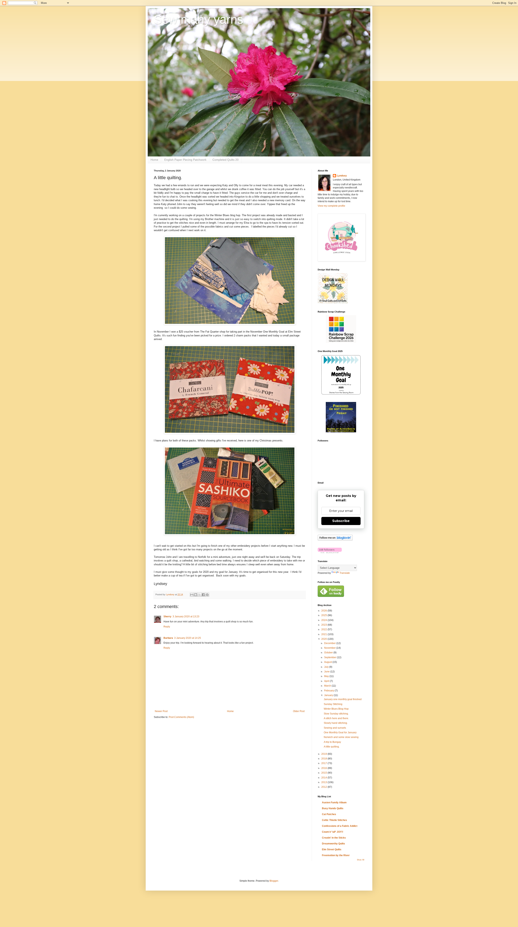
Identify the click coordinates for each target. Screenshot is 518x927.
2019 (324, 754)
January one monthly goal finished (343, 699)
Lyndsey (342, 175)
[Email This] (192, 595)
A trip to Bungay (332, 742)
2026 (324, 610)
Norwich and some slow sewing (341, 737)
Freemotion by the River (336, 855)
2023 (324, 624)
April (327, 681)
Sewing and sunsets (335, 727)
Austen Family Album (334, 802)
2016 (324, 768)
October (328, 652)
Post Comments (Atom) (181, 717)
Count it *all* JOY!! (332, 831)
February (329, 690)
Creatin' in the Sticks (334, 837)
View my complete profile (331, 205)
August (328, 662)
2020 (324, 639)
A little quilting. (332, 746)
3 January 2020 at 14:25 (187, 638)
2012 (324, 787)
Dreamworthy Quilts (333, 843)
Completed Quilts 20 (225, 159)
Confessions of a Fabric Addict (339, 826)
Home (154, 159)
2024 (324, 620)
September (330, 657)
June (327, 671)
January (329, 695)
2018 (324, 758)
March (328, 685)
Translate (345, 573)
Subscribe (341, 521)
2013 (324, 782)
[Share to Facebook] (203, 595)
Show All (360, 860)
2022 (324, 629)
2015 (324, 772)
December (330, 643)
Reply (166, 626)
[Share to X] (199, 595)
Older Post (299, 711)
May (326, 676)
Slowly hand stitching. (336, 723)
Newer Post (161, 711)
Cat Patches (329, 814)
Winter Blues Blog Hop (336, 708)
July (326, 666)
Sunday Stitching (333, 704)
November (330, 647)
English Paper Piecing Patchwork (185, 159)
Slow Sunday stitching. (336, 713)
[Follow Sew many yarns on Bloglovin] (335, 539)
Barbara (168, 638)
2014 (324, 777)
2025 (324, 615)
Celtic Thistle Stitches (334, 820)
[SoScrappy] (341, 342)
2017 (324, 763)
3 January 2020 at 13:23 (186, 616)
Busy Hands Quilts (332, 808)
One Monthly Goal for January (340, 732)
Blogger (274, 880)
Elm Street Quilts (331, 849)
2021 (324, 634)
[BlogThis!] (196, 595)
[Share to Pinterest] (207, 595)
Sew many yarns (198, 19)
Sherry (167, 616)
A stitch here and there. (336, 718)
